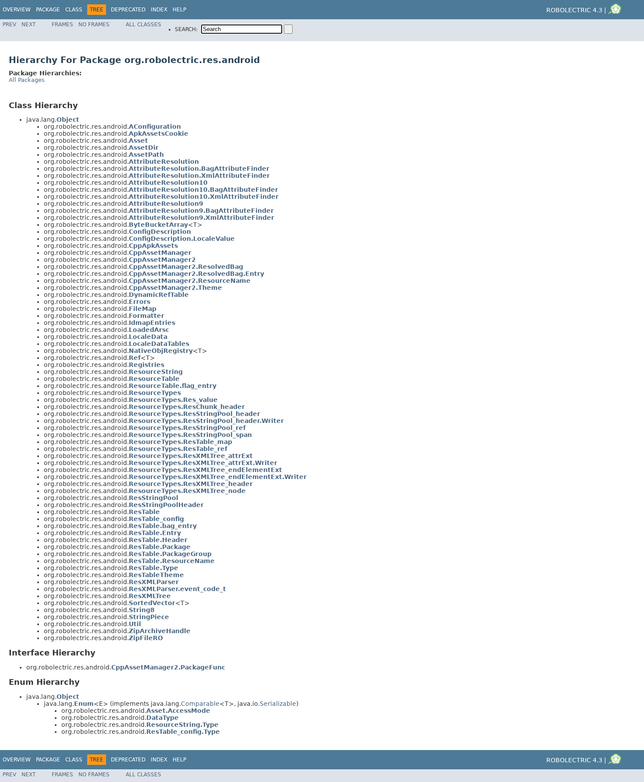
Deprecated (128, 10)
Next (28, 24)
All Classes (143, 24)
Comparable (200, 703)
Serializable (278, 703)
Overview (17, 10)
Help (179, 10)
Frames (62, 24)
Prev (9, 24)
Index (159, 10)
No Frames (94, 24)
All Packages (27, 80)
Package (48, 10)
